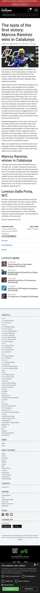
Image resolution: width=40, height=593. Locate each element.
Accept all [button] (10, 589)
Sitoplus (4, 431)
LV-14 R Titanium (7, 329)
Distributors (5, 472)
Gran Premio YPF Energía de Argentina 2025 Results (22, 289)
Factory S (5, 381)
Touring (4, 427)
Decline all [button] (29, 589)
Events (4, 456)
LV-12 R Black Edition (8, 362)
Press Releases (7, 245)
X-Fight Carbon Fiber (8, 418)
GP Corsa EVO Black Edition (10, 412)
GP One (4, 393)
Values (4, 464)
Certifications (6, 468)
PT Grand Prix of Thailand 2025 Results (23, 297)
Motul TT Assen (32, 229)
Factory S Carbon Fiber (9, 385)
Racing (32, 44)
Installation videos (7, 499)
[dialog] (20, 577)
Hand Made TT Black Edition (10, 422)
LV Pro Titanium (7, 379)
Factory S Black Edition (9, 383)
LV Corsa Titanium (7, 341)
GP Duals (4, 391)
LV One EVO (5, 364)
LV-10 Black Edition (8, 345)
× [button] (37, 564)
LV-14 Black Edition (8, 321)
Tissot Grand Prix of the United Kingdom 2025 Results (20, 265)
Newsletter (5, 506)
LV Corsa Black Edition (9, 337)
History (4, 460)
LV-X (3, 402)
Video (3, 443)
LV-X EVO (5, 400)
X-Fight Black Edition (8, 416)
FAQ (3, 497)
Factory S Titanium (8, 387)
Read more (18, 573)
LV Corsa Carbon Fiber (9, 339)
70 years (4, 470)
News (3, 454)
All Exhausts (5, 435)
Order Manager (6, 479)
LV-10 (3, 343)
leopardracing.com (14, 220)
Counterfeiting (6, 474)
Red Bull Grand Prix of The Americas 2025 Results (22, 281)
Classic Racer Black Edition (10, 397)
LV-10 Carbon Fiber (8, 350)
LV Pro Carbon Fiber (8, 377)
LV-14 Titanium (6, 323)
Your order (5, 501)
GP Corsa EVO (6, 410)
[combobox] (35, 565)
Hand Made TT (6, 420)
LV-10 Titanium (6, 352)
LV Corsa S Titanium (8, 335)
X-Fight (4, 414)
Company (5, 458)
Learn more (5, 523)
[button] (20, 585)
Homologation (6, 495)
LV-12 (3, 354)
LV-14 (3, 318)
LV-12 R (4, 360)
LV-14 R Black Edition (8, 327)
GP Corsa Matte (7, 408)
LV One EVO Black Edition (10, 366)
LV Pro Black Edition (8, 375)
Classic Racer (6, 395)
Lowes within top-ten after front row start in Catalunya (9, 231)
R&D (3, 466)
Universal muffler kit (8, 433)
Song (3, 445)
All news (5, 241)
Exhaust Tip (5, 424)
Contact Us (5, 487)
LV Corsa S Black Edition (9, 331)
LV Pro (4, 372)
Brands (4, 462)
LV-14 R (4, 325)
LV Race (4, 389)
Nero (3, 370)
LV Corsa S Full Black (8, 333)
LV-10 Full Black (7, 348)
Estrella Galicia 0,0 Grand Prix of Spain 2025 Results (22, 273)
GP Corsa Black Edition (9, 406)
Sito (3, 429)
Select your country (20, 4)
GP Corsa (5, 404)
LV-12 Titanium (6, 358)
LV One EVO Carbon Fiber (10, 368)
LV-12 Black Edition (8, 356)
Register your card (7, 504)
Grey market (5, 476)
